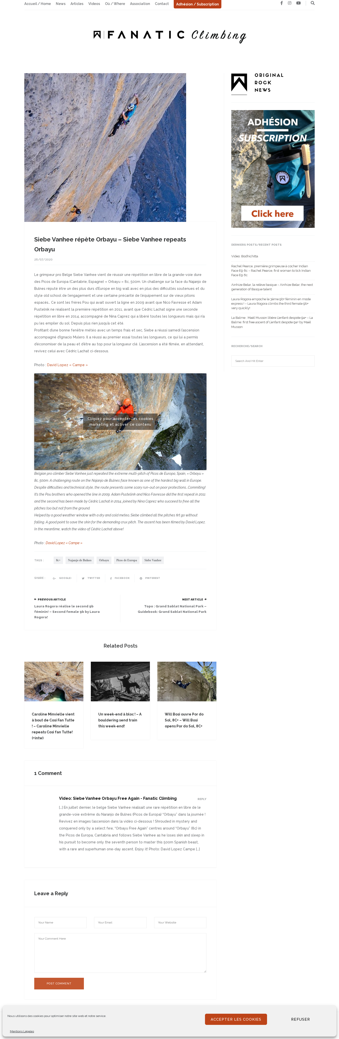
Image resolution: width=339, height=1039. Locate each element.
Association (140, 4)
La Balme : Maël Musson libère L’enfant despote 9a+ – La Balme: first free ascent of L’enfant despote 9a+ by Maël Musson (272, 322)
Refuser (300, 1019)
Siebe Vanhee (152, 560)
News (61, 4)
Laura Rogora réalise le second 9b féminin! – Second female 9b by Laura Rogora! (67, 611)
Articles (76, 4)
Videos (94, 4)
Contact (162, 4)
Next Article (192, 599)
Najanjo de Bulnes (80, 560)
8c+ (58, 560)
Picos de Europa (126, 560)
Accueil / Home (37, 4)
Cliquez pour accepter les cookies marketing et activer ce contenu (120, 421)
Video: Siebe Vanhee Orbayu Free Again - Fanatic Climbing (118, 798)
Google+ (65, 578)
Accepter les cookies (236, 1019)
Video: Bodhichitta (244, 256)
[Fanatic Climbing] (169, 35)
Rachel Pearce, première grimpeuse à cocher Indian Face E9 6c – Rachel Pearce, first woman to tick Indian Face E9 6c (271, 270)
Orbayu (104, 560)
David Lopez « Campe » (67, 365)
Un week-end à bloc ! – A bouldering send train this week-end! (119, 720)
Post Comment (59, 983)
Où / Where (115, 4)
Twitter (93, 578)
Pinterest (152, 578)
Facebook (122, 578)
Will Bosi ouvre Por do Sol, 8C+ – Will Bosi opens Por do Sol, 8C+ (184, 720)
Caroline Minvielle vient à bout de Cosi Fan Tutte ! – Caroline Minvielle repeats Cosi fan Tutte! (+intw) (53, 726)
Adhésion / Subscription (197, 4)
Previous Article (52, 599)
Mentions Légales (22, 1031)
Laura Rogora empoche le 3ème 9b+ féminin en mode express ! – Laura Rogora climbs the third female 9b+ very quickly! (271, 303)
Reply (202, 799)
